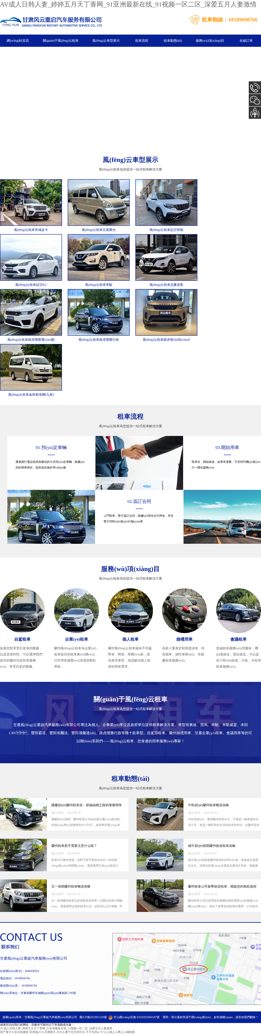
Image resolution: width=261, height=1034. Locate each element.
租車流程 (141, 40)
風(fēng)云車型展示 (106, 40)
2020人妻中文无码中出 (70, 1032)
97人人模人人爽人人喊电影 (118, 1032)
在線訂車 (246, 40)
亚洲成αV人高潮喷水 (42, 1032)
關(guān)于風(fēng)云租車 (61, 40)
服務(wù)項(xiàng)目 (210, 40)
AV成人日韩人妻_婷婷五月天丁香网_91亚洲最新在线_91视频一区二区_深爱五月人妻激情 (128, 4)
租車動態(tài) (173, 40)
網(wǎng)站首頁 (18, 40)
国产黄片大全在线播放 (14, 1032)
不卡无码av (93, 1032)
